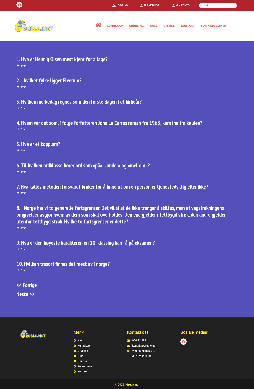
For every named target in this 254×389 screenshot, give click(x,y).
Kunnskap (115, 25)
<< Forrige (26, 285)
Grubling (136, 25)
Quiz (153, 25)
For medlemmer (213, 25)
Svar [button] (23, 65)
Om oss (169, 25)
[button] (120, 5)
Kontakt (188, 25)
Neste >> (25, 294)
